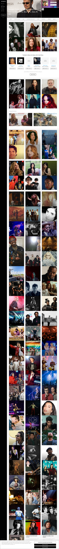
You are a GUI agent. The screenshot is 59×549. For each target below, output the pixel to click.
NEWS (11, 19)
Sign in (3, 17)
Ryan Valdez (37, 65)
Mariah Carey (12, 65)
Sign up (3, 15)
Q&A (23, 19)
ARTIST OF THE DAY (17, 19)
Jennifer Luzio (53, 65)
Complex (20, 65)
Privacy (2, 539)
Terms (4, 539)
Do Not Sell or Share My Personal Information (45, 542)
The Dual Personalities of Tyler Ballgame (48, 536)
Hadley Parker (45, 65)
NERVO (29, 65)
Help (1, 538)
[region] (29, 544)
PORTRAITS (43, 19)
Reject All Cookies (45, 544)
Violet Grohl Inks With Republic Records (31, 536)
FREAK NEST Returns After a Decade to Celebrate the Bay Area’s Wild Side (24, 13)
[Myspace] (3, 1)
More (54, 19)
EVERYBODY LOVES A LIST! (31, 19)
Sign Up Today (33, 74)
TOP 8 (38, 19)
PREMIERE (49, 19)
